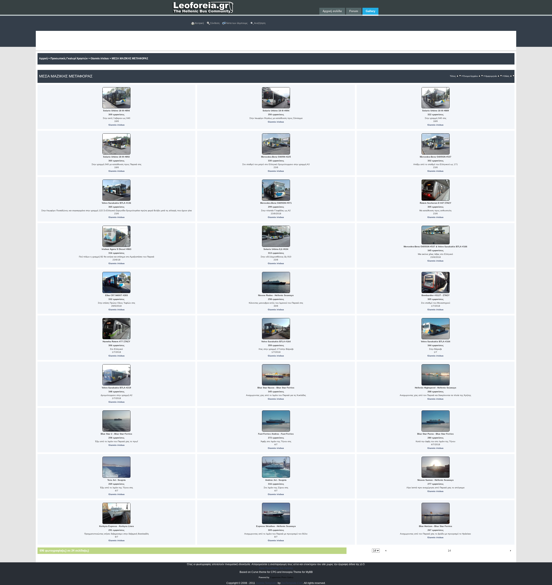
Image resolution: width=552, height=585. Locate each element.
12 (437, 550)
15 (455, 550)
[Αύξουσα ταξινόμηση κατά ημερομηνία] (498, 75)
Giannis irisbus (100, 58)
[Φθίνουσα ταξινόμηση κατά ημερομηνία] (501, 75)
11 (432, 550)
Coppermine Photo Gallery (281, 577)
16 (461, 550)
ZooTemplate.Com (292, 583)
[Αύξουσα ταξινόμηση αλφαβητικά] (479, 75)
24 (504, 550)
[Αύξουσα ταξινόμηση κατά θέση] (511, 75)
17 (466, 550)
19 (477, 550)
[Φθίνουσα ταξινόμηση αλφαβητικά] (482, 75)
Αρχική (43, 58)
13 (442, 550)
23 (498, 550)
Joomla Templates (266, 583)
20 (482, 550)
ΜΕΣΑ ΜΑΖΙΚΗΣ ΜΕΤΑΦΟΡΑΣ (130, 58)
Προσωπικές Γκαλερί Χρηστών (69, 58)
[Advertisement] (165, 40)
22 (493, 550)
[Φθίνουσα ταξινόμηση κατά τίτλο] (460, 75)
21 (488, 550)
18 (472, 550)
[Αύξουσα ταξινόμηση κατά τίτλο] (457, 75)
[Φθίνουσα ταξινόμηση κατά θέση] (513, 75)
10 (426, 550)
